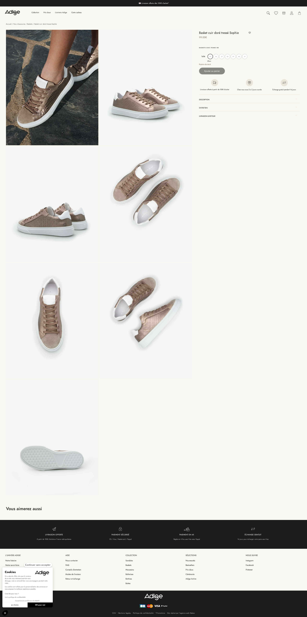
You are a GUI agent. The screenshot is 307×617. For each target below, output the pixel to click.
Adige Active (191, 578)
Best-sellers (190, 565)
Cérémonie (190, 574)
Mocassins (130, 569)
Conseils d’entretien (73, 569)
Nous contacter (71, 560)
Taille (203, 56)
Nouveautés (190, 560)
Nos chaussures (19, 24)
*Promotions (160, 613)
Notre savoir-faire (12, 565)
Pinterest (249, 569)
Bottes (128, 583)
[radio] (210, 56)
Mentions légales (124, 613)
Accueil (9, 24)
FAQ (67, 565)
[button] (250, 33)
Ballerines (129, 574)
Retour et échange (72, 578)
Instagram (249, 560)
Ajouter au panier (212, 71)
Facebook (250, 565)
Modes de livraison (73, 574)
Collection (131, 555)
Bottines (129, 578)
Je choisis (14, 605)
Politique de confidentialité (143, 613)
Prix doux (189, 569)
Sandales (129, 560)
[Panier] (299, 13)
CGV (114, 613)
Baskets (29, 24)
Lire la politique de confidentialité (15, 597)
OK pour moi (40, 605)
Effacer (209, 61)
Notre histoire (10, 560)
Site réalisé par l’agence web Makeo (181, 613)
